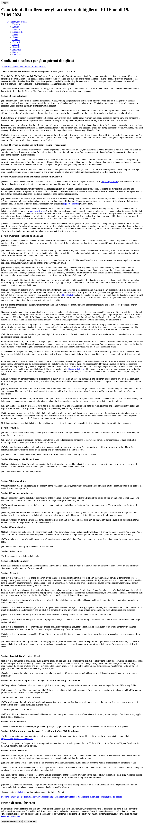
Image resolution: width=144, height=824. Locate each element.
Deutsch (16, 24)
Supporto (5, 797)
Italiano (15, 37)
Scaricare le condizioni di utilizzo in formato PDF (24, 66)
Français (16, 29)
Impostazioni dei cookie (111, 797)
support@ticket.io (71, 204)
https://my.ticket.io (110, 181)
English (15, 27)
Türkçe (15, 44)
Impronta (15, 797)
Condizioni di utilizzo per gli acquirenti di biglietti (77, 797)
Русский (16, 42)
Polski (15, 34)
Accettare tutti (30, 821)
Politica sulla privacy (30, 797)
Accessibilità (47, 797)
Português (16, 49)
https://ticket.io (68, 295)
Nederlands (17, 32)
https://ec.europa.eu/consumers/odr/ (17, 738)
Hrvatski (16, 47)
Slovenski (16, 54)
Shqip (15, 52)
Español (16, 39)
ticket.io (21, 792)
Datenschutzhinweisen (11, 816)
